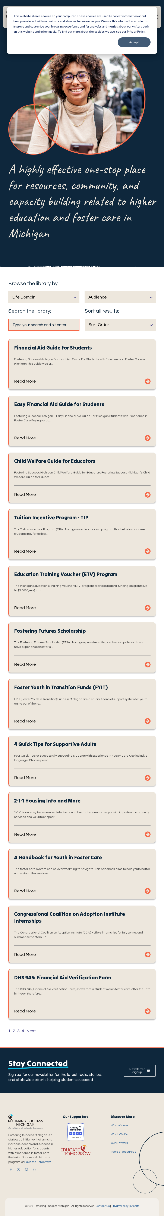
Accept (134, 42)
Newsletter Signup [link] (137, 1071)
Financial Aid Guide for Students (53, 347)
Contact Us (103, 1205)
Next (31, 1031)
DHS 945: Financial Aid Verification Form (62, 977)
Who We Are (119, 1125)
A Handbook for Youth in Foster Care (58, 857)
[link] (10, 1169)
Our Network (119, 1143)
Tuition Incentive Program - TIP (51, 517)
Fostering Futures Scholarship (50, 631)
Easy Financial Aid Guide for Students (59, 404)
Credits (134, 1205)
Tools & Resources (123, 1151)
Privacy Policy (119, 1205)
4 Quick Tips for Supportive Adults (55, 744)
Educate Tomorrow (37, 1162)
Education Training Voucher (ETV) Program (65, 574)
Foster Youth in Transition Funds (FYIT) (61, 687)
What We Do (119, 1134)
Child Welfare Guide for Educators (54, 461)
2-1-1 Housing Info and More (47, 800)
